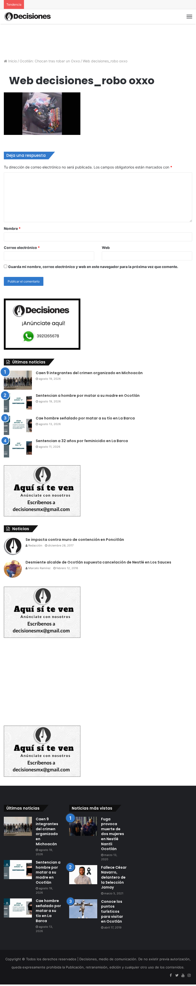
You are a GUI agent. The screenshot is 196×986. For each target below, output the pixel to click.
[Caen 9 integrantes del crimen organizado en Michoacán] (18, 380)
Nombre (12, 228)
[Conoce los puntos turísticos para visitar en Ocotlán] (83, 908)
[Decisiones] (28, 16)
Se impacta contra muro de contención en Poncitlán (75, 539)
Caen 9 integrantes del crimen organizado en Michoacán (89, 372)
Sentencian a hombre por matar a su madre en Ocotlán (88, 395)
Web (106, 247)
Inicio (12, 61)
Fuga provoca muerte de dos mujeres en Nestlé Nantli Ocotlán (112, 834)
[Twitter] (177, 976)
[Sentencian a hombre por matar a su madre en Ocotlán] (18, 402)
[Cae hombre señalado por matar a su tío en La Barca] (18, 425)
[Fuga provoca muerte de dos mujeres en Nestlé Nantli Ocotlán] (83, 826)
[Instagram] (189, 976)
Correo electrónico (22, 247)
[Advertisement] (98, 40)
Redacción (35, 545)
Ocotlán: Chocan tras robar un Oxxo (50, 61)
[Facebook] (171, 976)
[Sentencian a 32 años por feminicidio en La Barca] (18, 448)
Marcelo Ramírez (39, 568)
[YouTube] (183, 976)
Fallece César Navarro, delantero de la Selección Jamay (114, 877)
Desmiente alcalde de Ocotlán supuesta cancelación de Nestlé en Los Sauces (98, 562)
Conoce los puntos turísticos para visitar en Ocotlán (112, 911)
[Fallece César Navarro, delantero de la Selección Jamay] (83, 874)
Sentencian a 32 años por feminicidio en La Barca (82, 440)
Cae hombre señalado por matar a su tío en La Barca (85, 418)
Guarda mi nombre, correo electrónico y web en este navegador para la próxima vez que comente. (93, 266)
